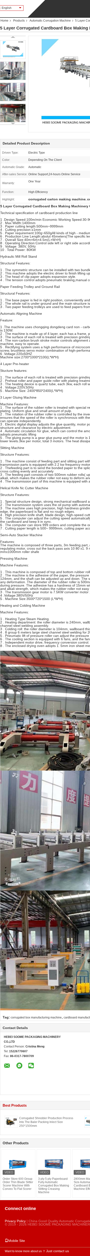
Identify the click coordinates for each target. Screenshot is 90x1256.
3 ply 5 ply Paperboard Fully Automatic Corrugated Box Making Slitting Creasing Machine (53, 1185)
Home (4, 20)
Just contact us (57, 1251)
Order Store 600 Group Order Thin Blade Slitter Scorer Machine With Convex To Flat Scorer (18, 1184)
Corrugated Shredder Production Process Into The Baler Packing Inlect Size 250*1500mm (46, 1122)
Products (19, 20)
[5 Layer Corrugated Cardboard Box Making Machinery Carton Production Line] (13, 49)
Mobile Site (16, 1241)
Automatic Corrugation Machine (50, 20)
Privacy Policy (15, 1221)
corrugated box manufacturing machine (36, 1017)
